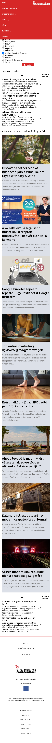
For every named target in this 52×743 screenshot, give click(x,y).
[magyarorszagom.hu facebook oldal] (26, 688)
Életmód (5, 31)
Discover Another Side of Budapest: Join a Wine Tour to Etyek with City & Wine (23, 172)
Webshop (9, 62)
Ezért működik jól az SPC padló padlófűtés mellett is (24, 404)
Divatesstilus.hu (26, 724)
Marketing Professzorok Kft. (33, 700)
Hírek (4, 25)
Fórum (7, 44)
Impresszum (26, 654)
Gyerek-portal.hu (26, 728)
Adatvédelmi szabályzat (26, 648)
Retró (4, 20)
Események (9, 46)
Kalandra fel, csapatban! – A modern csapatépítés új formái (24, 517)
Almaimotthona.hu (26, 710)
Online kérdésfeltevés (14, 60)
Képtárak (8, 48)
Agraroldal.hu (26, 733)
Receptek (9, 55)
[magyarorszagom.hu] (41, 3)
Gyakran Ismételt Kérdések (16, 53)
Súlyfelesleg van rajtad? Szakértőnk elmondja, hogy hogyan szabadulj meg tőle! (20, 96)
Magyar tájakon (8, 8)
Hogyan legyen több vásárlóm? (26, 679)
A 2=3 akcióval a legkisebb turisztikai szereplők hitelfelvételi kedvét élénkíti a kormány (24, 234)
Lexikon (8, 58)
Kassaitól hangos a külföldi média (19, 79)
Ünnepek (5, 36)
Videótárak (9, 51)
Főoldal (26, 643)
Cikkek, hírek (10, 41)
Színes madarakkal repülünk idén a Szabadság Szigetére (23, 574)
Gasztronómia (8, 14)
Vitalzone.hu (26, 715)
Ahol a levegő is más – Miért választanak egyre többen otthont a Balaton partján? (23, 462)
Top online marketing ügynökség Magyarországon (22, 348)
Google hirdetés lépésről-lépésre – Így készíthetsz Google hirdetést (26, 293)
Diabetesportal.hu (26, 719)
